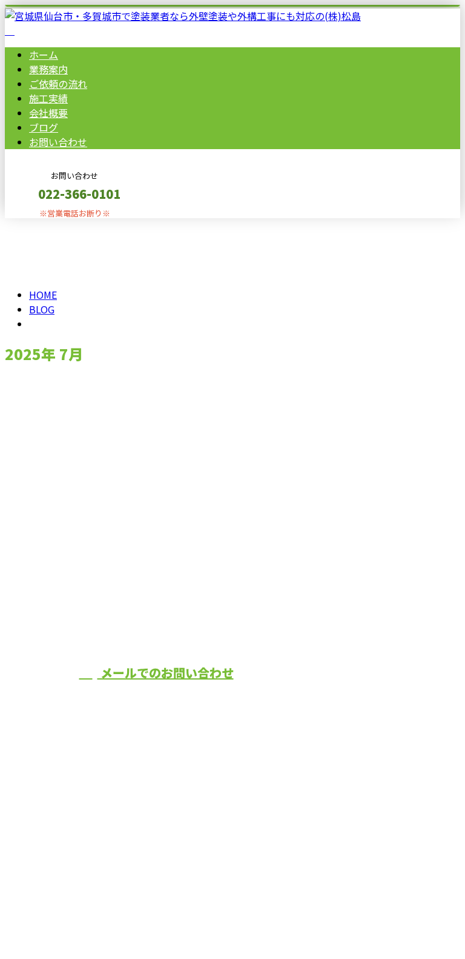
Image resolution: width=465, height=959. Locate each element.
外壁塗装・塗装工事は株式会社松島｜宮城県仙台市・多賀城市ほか (150, 903)
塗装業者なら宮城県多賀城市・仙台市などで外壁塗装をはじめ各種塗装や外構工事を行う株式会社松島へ (329, 606)
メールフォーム (47, 225)
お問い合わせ (58, 142)
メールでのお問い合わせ (165, 672)
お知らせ (72, 476)
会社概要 (48, 112)
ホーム (43, 54)
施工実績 (48, 98)
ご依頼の (58, 83)
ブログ (43, 127)
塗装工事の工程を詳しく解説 (79, 411)
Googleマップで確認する (64, 831)
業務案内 (48, 69)
